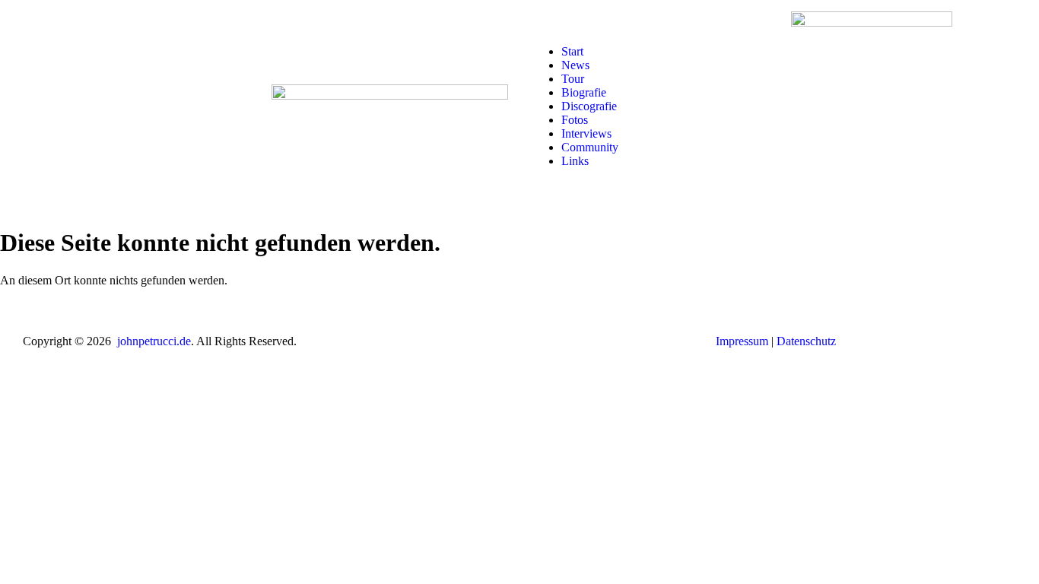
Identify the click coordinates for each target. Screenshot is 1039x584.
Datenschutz (806, 341)
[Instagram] (71, 105)
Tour (572, 78)
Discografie (589, 106)
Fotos (574, 119)
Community (589, 147)
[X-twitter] (113, 105)
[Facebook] (30, 105)
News (575, 65)
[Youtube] (154, 105)
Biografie (583, 92)
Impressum (742, 341)
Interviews (586, 133)
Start (572, 51)
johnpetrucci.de (154, 341)
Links (575, 160)
